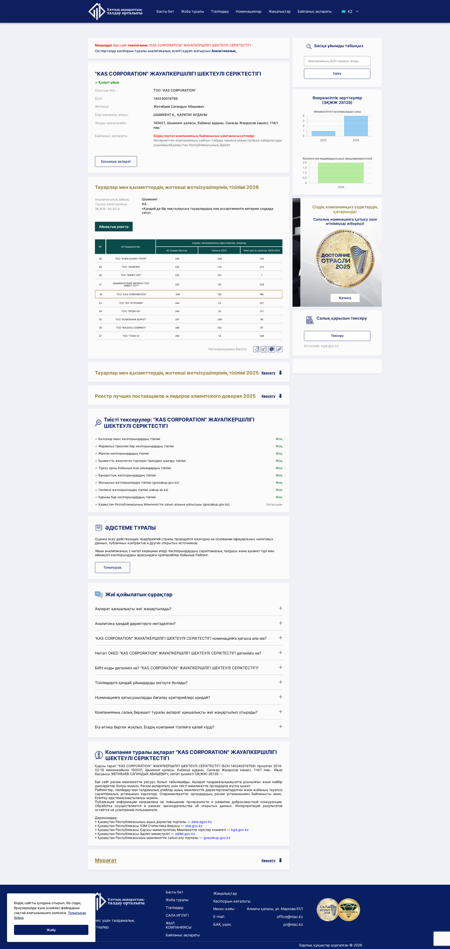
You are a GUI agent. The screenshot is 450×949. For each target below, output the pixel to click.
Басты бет (165, 11)
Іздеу (337, 73)
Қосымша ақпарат (116, 161)
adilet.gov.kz (185, 834)
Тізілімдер (220, 11)
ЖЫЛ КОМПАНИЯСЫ (178, 925)
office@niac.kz (290, 916)
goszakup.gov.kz (217, 838)
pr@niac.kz (293, 924)
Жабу (51, 930)
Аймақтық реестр (114, 227)
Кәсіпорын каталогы (232, 901)
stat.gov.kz (193, 826)
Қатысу (337, 298)
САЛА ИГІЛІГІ (177, 915)
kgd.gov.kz (240, 830)
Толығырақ (112, 567)
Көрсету (268, 373)
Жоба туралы (192, 11)
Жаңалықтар (280, 11)
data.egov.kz (201, 822)
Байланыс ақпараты (315, 11)
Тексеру (337, 335)
